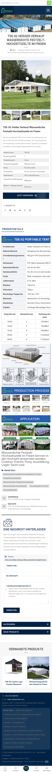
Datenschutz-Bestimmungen (12, 761)
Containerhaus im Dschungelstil (15, 718)
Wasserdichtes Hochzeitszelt (14, 486)
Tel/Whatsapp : (12, 576)
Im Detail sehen (12, 685)
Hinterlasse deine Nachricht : (19, 586)
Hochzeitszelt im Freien (39, 486)
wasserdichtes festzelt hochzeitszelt (18, 482)
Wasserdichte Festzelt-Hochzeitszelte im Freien (22, 474)
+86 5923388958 (11, 696)
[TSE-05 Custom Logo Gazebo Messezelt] (14, 668)
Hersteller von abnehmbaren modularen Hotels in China (24, 735)
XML (27, 758)
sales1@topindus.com (15, 699)
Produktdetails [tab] (12, 229)
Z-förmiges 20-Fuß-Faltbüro (14, 747)
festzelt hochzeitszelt (11, 478)
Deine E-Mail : (11, 566)
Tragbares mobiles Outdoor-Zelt (29, 50)
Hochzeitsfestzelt (10, 490)
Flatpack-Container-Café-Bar (15, 727)
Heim (14, 50)
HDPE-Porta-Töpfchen (24, 710)
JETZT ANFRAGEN (25, 195)
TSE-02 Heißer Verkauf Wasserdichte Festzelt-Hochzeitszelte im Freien (26, 560)
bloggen (5, 758)
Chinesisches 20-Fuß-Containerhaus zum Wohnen (22, 714)
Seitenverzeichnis (17, 758)
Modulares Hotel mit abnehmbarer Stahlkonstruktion (23, 731)
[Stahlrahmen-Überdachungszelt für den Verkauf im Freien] (38, 668)
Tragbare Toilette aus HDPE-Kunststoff (18, 743)
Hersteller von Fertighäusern (14, 723)
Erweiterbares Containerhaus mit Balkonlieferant (22, 739)
